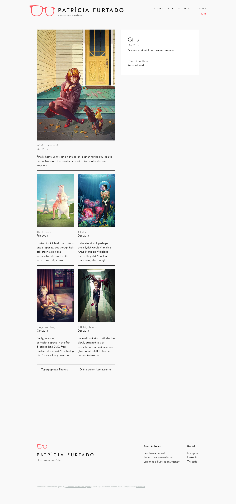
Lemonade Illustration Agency (78, 487)
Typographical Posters (54, 369)
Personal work (136, 65)
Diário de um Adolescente (95, 369)
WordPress (140, 487)
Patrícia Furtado (91, 10)
